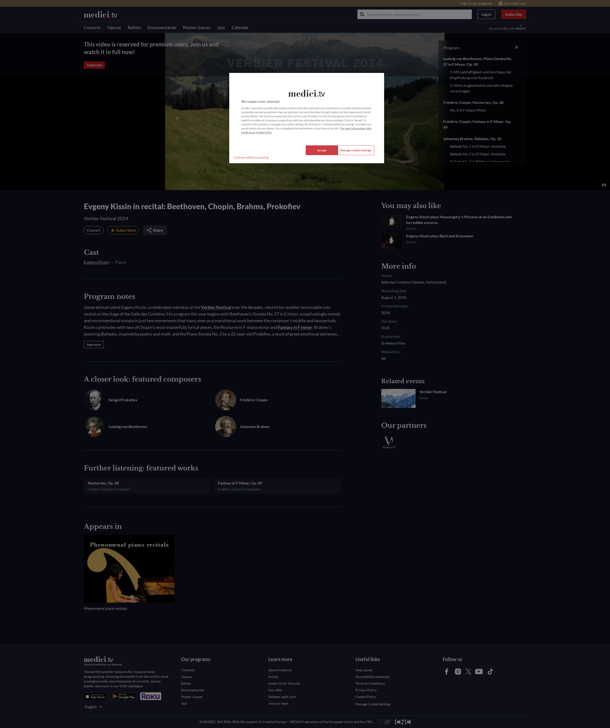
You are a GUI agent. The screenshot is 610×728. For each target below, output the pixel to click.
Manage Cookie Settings (356, 150)
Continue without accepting (251, 157)
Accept (321, 150)
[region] (306, 118)
